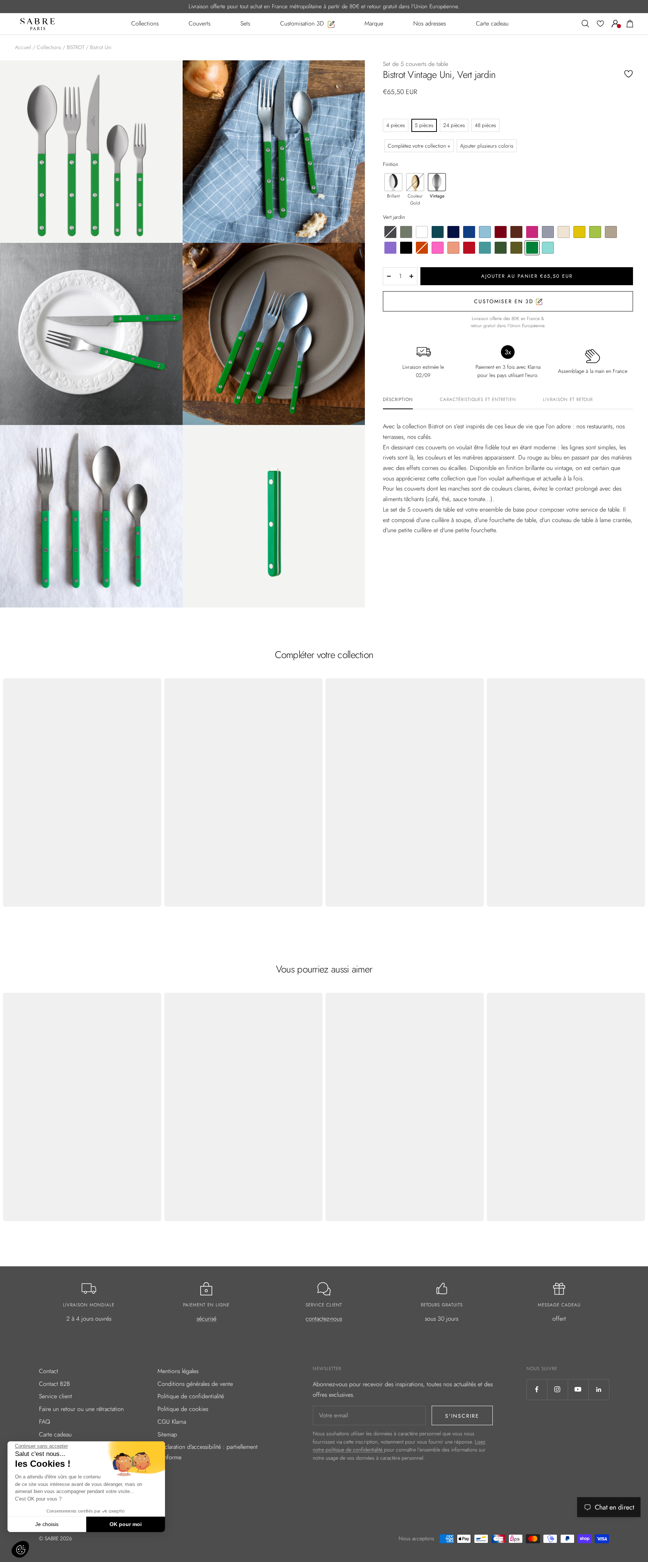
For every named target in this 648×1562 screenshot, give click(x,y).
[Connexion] (615, 23)
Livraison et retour (568, 400)
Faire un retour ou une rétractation (81, 1409)
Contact (48, 1371)
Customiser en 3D (505, 301)
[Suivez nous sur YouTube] (578, 1389)
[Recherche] (585, 23)
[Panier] (630, 23)
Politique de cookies (183, 1409)
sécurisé (206, 1318)
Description (398, 400)
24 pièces (454, 125)
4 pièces (395, 125)
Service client (55, 1396)
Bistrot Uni (100, 47)
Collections (49, 47)
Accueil (23, 47)
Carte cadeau (55, 1434)
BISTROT (75, 47)
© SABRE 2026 (55, 1538)
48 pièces (485, 125)
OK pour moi (126, 1524)
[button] (20, 1549)
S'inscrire (462, 1416)
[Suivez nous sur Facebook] (536, 1389)
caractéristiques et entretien (478, 400)
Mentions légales (178, 1371)
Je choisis (46, 1524)
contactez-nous (324, 1318)
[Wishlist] (600, 23)
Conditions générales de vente (195, 1383)
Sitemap (167, 1434)
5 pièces (424, 125)
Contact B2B (54, 1383)
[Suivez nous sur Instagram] (557, 1389)
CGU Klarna (172, 1421)
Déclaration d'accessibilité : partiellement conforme (208, 1452)
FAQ (44, 1421)
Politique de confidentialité (191, 1396)
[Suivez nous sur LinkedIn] (598, 1389)
